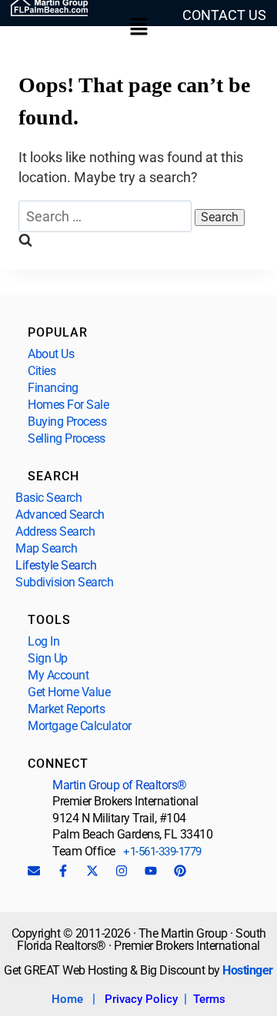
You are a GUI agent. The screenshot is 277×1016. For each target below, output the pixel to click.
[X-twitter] (92, 871)
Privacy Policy (141, 999)
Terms (209, 999)
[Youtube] (151, 871)
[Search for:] (106, 216)
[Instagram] (121, 871)
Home (67, 999)
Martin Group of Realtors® (119, 785)
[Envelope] (34, 871)
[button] (138, 28)
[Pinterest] (180, 871)
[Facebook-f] (63, 871)
